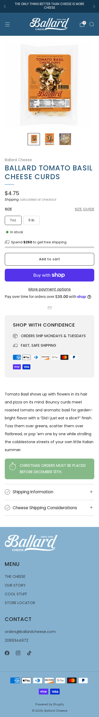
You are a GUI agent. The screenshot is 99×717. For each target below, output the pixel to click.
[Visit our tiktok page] (29, 653)
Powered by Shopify (49, 704)
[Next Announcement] (94, 6)
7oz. (13, 220)
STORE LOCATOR (20, 602)
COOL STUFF (16, 594)
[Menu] (7, 24)
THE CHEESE (15, 576)
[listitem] (49, 6)
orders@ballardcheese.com (30, 631)
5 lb (32, 220)
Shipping (12, 199)
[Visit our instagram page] (17, 653)
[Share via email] (49, 307)
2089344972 (16, 640)
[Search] (91, 24)
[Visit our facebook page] (6, 653)
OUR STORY (15, 585)
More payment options (50, 289)
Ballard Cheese (18, 159)
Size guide (84, 209)
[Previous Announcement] (5, 6)
